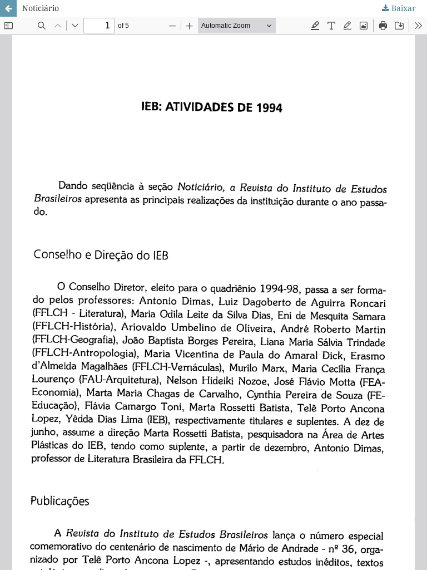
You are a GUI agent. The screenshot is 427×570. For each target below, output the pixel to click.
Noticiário (40, 8)
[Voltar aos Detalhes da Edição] (8, 8)
